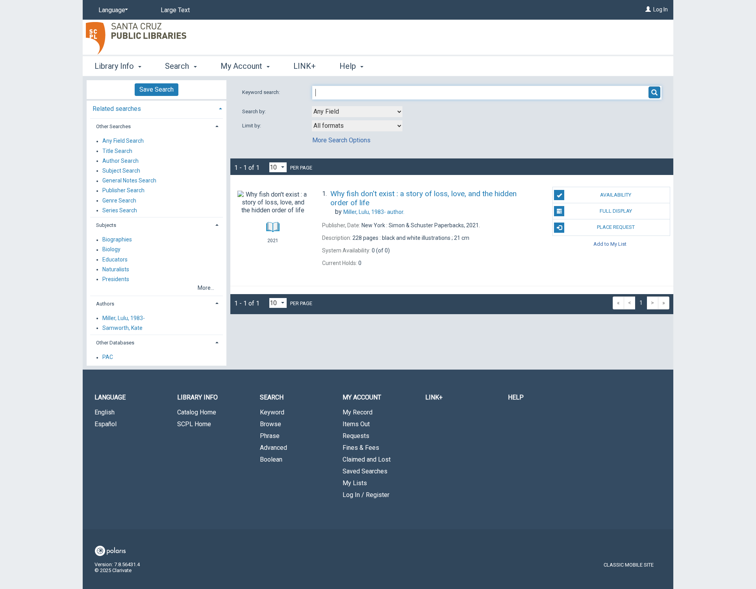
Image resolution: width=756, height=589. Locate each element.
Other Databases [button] (115, 343)
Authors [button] (105, 304)
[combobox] (357, 111)
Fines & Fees (361, 447)
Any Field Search (123, 141)
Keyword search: (261, 92)
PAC (107, 357)
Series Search (119, 210)
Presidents (115, 279)
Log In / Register (366, 495)
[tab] (156, 108)
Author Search (120, 161)
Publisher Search (123, 191)
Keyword (272, 412)
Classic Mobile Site (629, 565)
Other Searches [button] (113, 126)
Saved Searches (365, 471)
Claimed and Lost (367, 459)
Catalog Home (196, 412)
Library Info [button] (115, 66)
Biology (111, 250)
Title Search (117, 151)
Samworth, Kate (122, 328)
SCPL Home (194, 424)
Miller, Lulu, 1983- (123, 318)
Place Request (616, 227)
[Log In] (648, 9)
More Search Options (341, 140)
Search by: (254, 111)
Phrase (270, 436)
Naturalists (115, 269)
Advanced (273, 447)
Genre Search (119, 200)
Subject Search (121, 170)
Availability (615, 195)
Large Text (175, 10)
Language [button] (110, 397)
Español (105, 424)
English (104, 412)
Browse (270, 424)
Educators (115, 259)
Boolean (271, 459)
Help (516, 397)
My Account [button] (242, 66)
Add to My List (609, 244)
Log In (660, 9)
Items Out (356, 424)
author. (373, 212)
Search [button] (178, 66)
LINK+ (304, 66)
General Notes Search (129, 181)
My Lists (355, 483)
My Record (357, 412)
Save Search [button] (156, 89)
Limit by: (252, 126)
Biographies (117, 240)
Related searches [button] (117, 108)
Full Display (616, 211)
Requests (356, 436)
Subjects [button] (106, 225)
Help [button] (348, 66)
